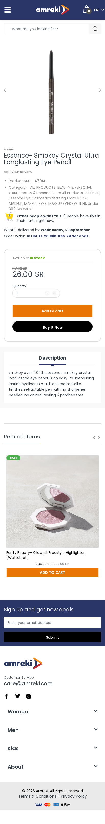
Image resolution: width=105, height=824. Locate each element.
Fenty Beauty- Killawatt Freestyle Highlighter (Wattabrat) (45, 555)
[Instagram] (28, 696)
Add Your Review (18, 171)
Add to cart (52, 311)
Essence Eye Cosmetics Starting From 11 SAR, (48, 198)
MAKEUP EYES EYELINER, (67, 203)
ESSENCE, (92, 192)
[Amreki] (52, 9)
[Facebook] (6, 696)
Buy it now (53, 327)
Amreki (9, 149)
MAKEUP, (16, 203)
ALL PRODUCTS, (43, 187)
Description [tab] (52, 358)
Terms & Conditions (37, 796)
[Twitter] (17, 696)
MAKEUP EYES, (35, 203)
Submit (52, 637)
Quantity (19, 286)
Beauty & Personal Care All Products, (52, 192)
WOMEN (24, 208)
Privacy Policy (74, 796)
